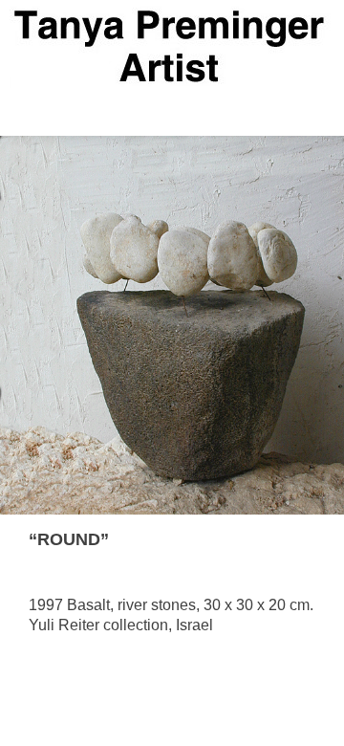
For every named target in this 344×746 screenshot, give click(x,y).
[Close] (281, 541)
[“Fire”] (307, 541)
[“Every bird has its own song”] (255, 541)
